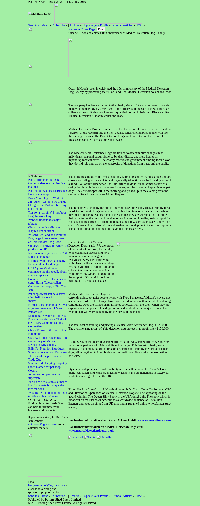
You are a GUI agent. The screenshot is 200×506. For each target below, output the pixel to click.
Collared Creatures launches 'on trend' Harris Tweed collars (47, 280)
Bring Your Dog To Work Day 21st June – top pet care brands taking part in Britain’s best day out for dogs (47, 203)
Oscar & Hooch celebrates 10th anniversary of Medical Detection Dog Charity (47, 341)
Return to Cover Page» (82, 29)
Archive (74, 25)
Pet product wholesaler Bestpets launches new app (47, 192)
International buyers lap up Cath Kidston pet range (48, 255)
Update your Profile (96, 25)
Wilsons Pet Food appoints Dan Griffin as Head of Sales (47, 394)
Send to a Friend (38, 25)
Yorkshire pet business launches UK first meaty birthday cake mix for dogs (47, 385)
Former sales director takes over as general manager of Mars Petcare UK (47, 308)
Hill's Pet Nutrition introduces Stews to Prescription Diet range (48, 350)
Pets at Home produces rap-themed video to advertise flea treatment (46, 183)
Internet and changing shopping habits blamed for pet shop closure (47, 367)
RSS (140, 25)
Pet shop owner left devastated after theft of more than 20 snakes (47, 297)
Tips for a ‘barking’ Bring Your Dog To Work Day (47, 214)
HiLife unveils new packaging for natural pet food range (46, 262)
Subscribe (59, 25)
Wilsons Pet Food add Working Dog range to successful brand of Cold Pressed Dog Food (47, 238)
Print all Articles (122, 25)
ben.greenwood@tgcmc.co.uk (46, 485)
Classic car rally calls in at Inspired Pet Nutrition (44, 229)
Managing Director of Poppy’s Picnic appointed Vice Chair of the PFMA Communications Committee (47, 321)
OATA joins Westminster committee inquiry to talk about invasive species (47, 271)
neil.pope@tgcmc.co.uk (43, 424)
